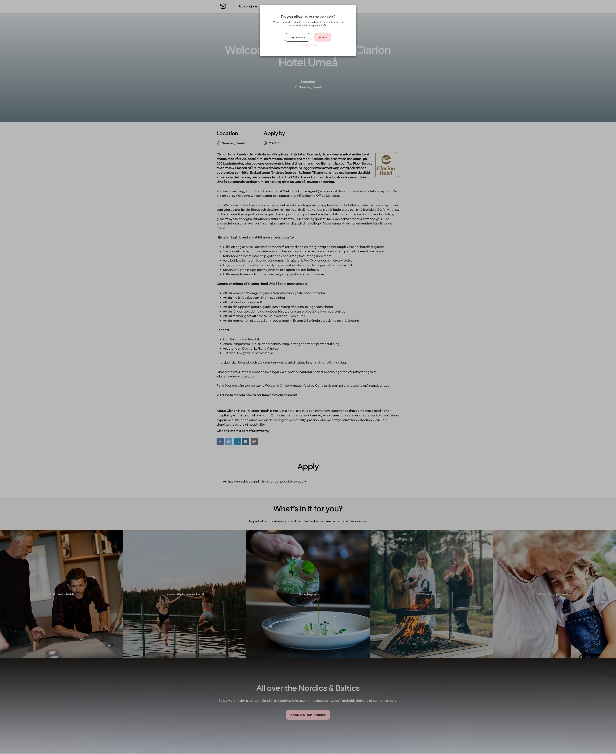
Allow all (322, 37)
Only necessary (297, 37)
